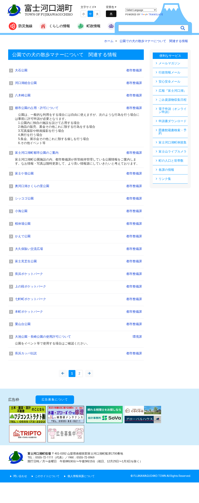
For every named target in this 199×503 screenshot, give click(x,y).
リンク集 (165, 178)
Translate (155, 14)
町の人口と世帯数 (171, 160)
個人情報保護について (81, 476)
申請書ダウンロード (173, 121)
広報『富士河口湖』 (173, 90)
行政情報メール (169, 72)
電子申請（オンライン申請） (173, 110)
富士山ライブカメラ (173, 151)
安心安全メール (169, 81)
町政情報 (93, 26)
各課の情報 (166, 169)
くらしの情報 (59, 26)
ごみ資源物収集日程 (173, 99)
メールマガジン (169, 63)
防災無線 (25, 26)
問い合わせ (20, 476)
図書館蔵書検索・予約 (173, 132)
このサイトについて (47, 476)
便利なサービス (170, 55)
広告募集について (55, 399)
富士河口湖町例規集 (173, 142)
